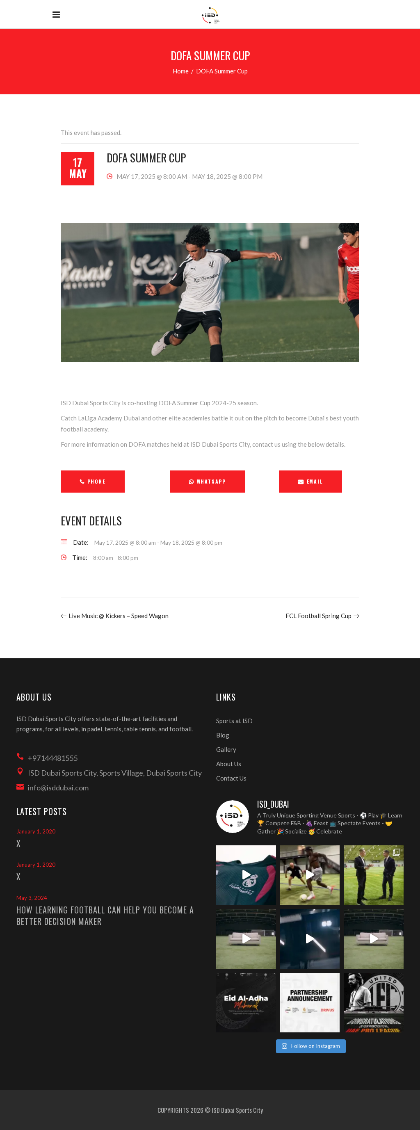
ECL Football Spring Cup (318, 615)
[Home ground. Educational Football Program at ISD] (246, 875)
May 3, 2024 (31, 898)
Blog (222, 735)
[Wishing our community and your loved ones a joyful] (246, 1003)
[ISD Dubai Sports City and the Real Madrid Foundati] (310, 1003)
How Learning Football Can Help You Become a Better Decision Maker (105, 915)
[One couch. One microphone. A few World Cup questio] (246, 939)
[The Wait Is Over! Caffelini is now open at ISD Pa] (310, 939)
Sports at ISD (234, 720)
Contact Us (231, 778)
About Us (228, 763)
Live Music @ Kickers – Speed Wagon (118, 615)
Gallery (226, 749)
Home (181, 71)
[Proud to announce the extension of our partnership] (374, 875)
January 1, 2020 (35, 831)
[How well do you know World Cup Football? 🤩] (374, 939)
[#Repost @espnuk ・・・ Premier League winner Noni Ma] (310, 875)
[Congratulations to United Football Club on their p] (374, 1003)
